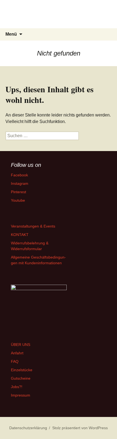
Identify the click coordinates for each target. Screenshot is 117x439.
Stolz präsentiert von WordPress (80, 428)
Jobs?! (16, 387)
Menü (11, 34)
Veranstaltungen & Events (33, 226)
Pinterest (18, 192)
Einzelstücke (21, 370)
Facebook (19, 175)
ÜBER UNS (20, 344)
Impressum (20, 395)
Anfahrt (17, 353)
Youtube (18, 200)
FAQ (15, 361)
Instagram (19, 183)
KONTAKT (20, 234)
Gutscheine (20, 378)
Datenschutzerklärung (28, 428)
